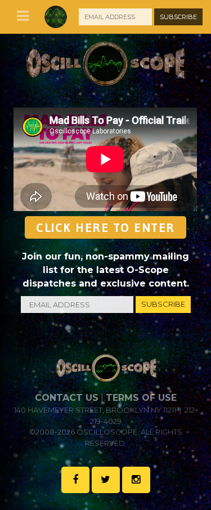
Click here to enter (105, 227)
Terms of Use (141, 397)
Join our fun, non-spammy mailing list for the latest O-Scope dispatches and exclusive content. (105, 270)
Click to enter (50, 186)
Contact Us (66, 397)
